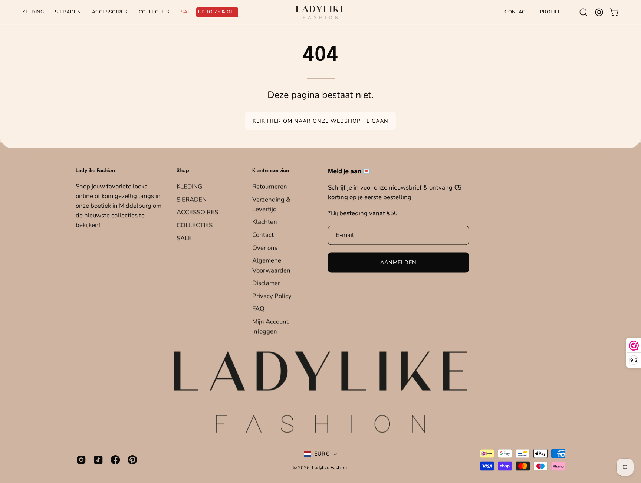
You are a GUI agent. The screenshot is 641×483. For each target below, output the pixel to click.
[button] (583, 12)
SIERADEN (192, 199)
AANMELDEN (398, 262)
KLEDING (189, 186)
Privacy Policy (272, 296)
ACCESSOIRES (197, 212)
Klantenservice (270, 171)
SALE (184, 238)
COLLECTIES (195, 225)
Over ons (264, 247)
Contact (263, 234)
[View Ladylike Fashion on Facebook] (115, 459)
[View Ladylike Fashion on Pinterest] (132, 459)
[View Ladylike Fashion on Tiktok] (98, 459)
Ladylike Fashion (329, 468)
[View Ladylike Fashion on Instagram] (81, 459)
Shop (183, 171)
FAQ (258, 309)
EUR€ (321, 454)
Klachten (264, 222)
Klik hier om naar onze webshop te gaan (320, 121)
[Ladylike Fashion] (320, 12)
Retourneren (269, 186)
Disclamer (266, 283)
